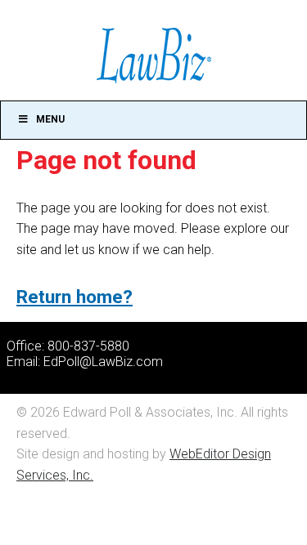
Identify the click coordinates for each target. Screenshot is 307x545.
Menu (50, 119)
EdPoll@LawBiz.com (103, 361)
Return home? (74, 296)
